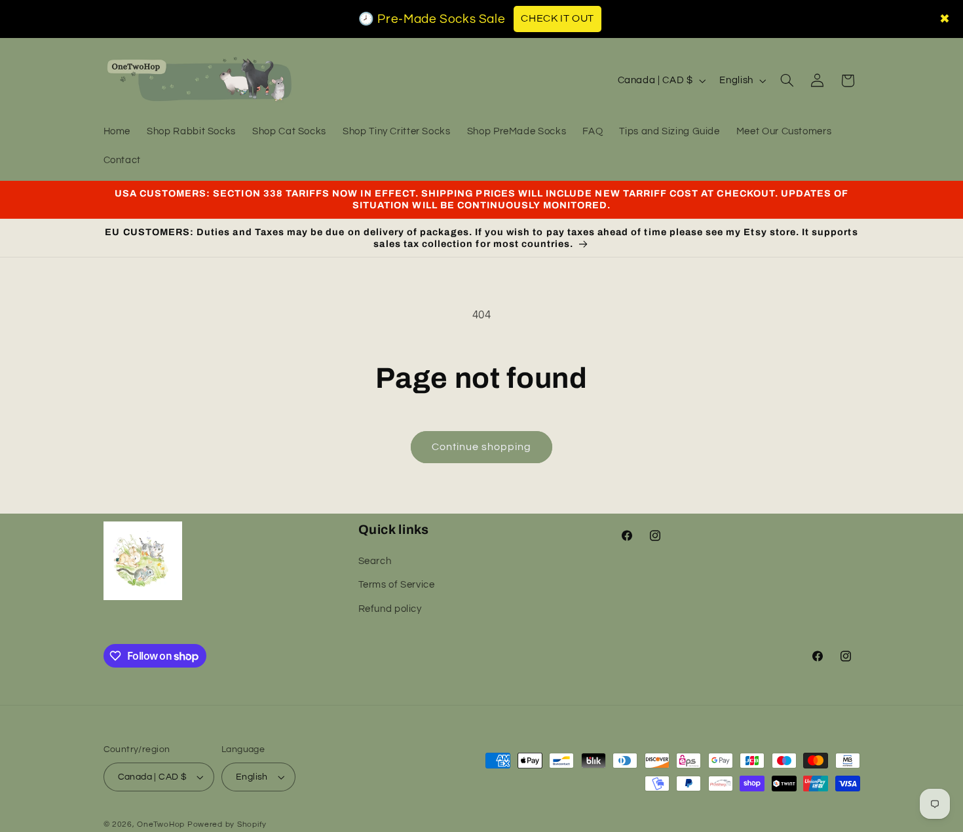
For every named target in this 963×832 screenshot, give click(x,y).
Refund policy (390, 610)
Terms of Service (396, 585)
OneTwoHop (161, 824)
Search (375, 562)
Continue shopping (482, 447)
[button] (787, 81)
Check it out (557, 18)
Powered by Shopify (227, 824)
